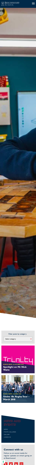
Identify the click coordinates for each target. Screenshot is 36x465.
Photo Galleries (10, 432)
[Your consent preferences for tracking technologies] (3, 462)
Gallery (7, 434)
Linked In (7, 437)
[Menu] (33, 3)
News (6, 429)
